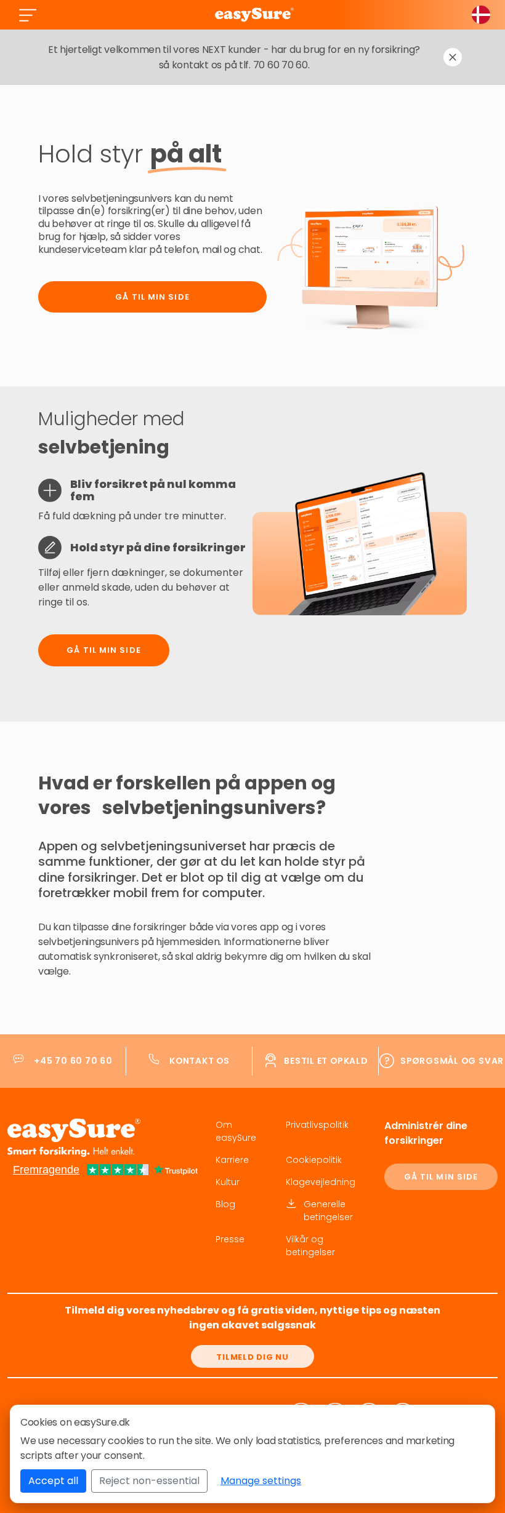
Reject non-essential (149, 1481)
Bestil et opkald (326, 1061)
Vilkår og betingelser (310, 1245)
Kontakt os (199, 1061)
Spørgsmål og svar (452, 1061)
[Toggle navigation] (27, 15)
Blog (225, 1204)
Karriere (232, 1160)
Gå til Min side (152, 297)
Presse (230, 1239)
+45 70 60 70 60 (73, 1061)
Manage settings (260, 1481)
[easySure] (254, 15)
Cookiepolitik (314, 1160)
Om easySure (236, 1131)
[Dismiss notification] (452, 57)
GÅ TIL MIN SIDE (441, 1177)
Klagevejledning (320, 1182)
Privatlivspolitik (317, 1125)
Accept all (53, 1481)
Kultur (228, 1182)
